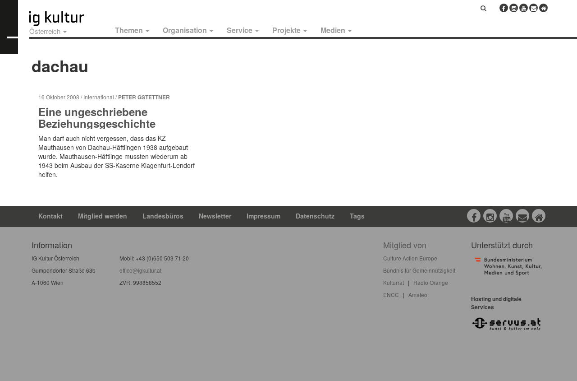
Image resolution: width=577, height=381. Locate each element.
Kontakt (50, 215)
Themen (130, 30)
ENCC (391, 294)
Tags (357, 215)
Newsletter (215, 215)
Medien (334, 30)
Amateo (417, 294)
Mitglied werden (102, 215)
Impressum (263, 215)
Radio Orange (430, 282)
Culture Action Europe (410, 258)
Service (240, 30)
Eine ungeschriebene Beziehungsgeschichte (97, 117)
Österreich (45, 31)
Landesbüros (162, 215)
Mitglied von (404, 245)
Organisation (186, 30)
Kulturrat (393, 282)
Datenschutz (315, 215)
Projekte (287, 30)
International (98, 97)
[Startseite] (66, 18)
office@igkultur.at (140, 270)
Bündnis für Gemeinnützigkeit (419, 270)
